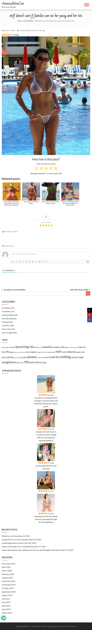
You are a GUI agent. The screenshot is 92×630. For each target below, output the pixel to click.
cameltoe (47, 347)
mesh (53, 352)
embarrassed (74, 347)
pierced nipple (18, 357)
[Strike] (23, 261)
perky (10, 357)
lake (49, 352)
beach (19, 347)
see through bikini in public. (13, 543)
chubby (56, 347)
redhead (40, 357)
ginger (11, 352)
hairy (24, 352)
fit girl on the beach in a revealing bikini (18, 546)
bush (39, 347)
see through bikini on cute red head (46, 467)
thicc (22, 363)
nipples (78, 352)
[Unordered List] (29, 261)
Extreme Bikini (28, 21)
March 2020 (7, 570)
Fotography (52, 626)
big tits (29, 347)
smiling (65, 357)
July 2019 (6, 599)
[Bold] (12, 261)
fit (7, 351)
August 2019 (7, 595)
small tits (54, 357)
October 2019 (8, 588)
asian (4, 347)
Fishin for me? (7, 536)
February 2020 (8, 574)
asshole (12, 347)
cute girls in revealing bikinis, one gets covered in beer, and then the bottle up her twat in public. (46, 402)
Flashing (5, 322)
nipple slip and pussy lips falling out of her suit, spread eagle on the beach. (31, 550)
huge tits (40, 352)
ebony (67, 347)
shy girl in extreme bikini (14, 289)
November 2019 (8, 585)
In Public (33, 30)
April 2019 (6, 609)
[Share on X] (89, 310)
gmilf (20, 352)
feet (4, 352)
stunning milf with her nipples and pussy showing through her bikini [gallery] (46, 519)
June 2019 (6, 602)
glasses (16, 352)
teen (18, 362)
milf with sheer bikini (79, 289)
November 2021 (8, 563)
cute (62, 347)
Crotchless (6, 311)
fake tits (82, 347)
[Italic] (16, 261)
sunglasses (9, 362)
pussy (32, 357)
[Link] (39, 261)
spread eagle (77, 357)
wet (32, 362)
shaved (46, 357)
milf (58, 351)
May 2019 (6, 606)
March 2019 (7, 613)
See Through (40, 30)
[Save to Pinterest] (89, 315)
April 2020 (6, 567)
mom (63, 351)
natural (71, 351)
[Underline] (19, 261)
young (43, 362)
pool (25, 357)
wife (37, 362)
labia (45, 352)
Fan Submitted (8, 318)
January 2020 (7, 578)
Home (19, 21)
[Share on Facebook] (89, 319)
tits (26, 362)
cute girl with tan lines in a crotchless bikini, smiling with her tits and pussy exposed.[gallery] (46, 436)
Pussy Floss (6, 329)
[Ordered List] (26, 261)
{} (43, 261)
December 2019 (8, 581)
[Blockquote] (33, 261)
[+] (46, 261)
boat (36, 347)
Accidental (6, 308)
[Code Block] (36, 261)
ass (7, 347)
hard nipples (31, 352)
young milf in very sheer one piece (15, 539)
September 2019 (9, 592)
